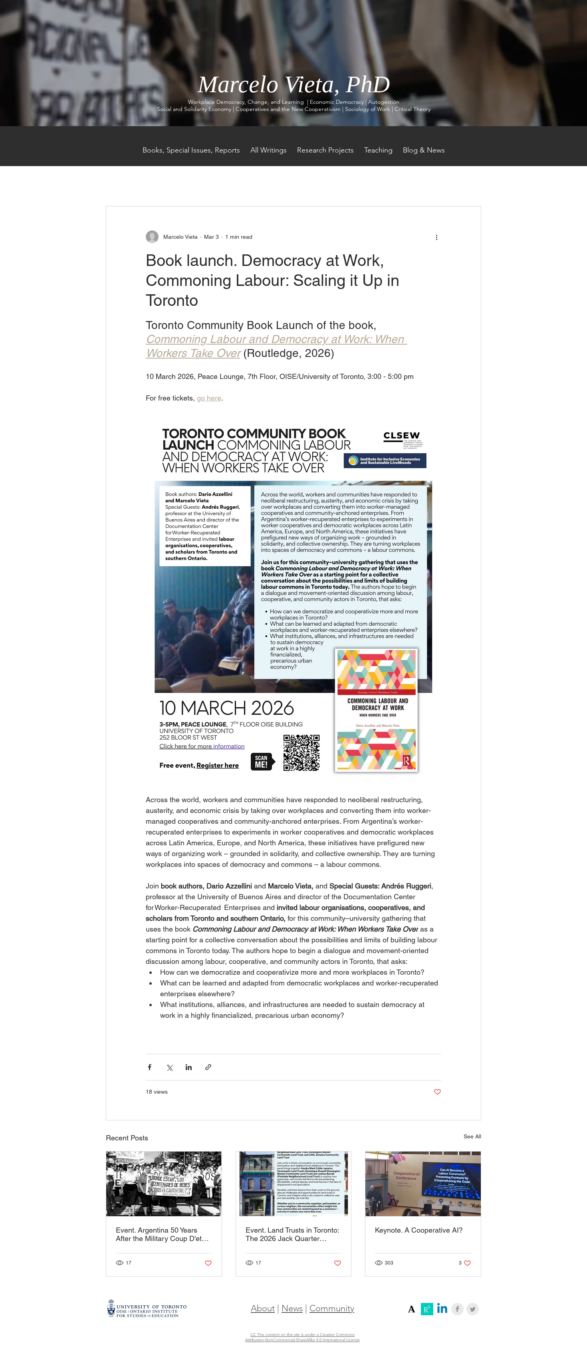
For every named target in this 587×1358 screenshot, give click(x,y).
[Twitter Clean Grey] (472, 1309)
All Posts (117, 181)
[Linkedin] (442, 1309)
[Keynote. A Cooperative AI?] (423, 1184)
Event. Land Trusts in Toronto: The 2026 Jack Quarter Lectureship (292, 1234)
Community (331, 1308)
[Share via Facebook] (149, 1067)
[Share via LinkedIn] (188, 1067)
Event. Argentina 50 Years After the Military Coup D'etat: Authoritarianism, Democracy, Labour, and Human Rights (162, 1234)
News (292, 1308)
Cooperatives (162, 181)
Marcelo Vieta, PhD (294, 84)
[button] (471, 182)
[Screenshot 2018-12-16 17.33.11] (427, 1309)
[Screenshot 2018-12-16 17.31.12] (412, 1309)
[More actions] (436, 237)
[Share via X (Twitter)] (169, 1067)
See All (472, 1136)
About (263, 1308)
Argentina (296, 181)
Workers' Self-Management (231, 181)
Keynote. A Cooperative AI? (419, 1230)
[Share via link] (208, 1067)
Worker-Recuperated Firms (360, 181)
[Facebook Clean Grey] (457, 1309)
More (418, 181)
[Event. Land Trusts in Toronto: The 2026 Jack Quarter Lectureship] (293, 1184)
